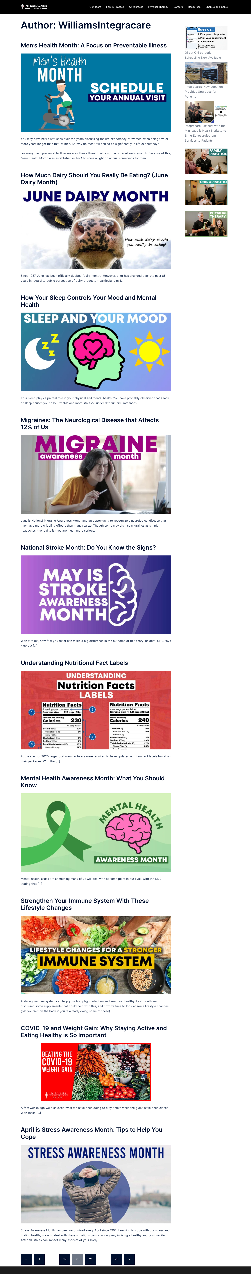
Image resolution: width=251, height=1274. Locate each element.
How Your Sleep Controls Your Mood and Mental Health (88, 301)
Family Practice (115, 6)
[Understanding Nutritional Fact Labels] (96, 710)
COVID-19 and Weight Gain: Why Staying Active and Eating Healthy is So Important (94, 1031)
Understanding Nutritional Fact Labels (74, 662)
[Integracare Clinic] (34, 7)
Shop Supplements (217, 6)
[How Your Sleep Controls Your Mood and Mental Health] (96, 352)
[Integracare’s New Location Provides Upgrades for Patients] (206, 73)
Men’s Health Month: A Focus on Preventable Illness (94, 45)
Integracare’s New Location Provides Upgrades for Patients (204, 91)
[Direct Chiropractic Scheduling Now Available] (206, 38)
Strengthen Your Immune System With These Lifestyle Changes (85, 904)
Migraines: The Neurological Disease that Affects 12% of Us (90, 423)
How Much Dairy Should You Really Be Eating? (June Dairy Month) (94, 179)
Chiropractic (136, 6)
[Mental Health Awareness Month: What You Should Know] (96, 832)
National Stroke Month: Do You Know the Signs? (88, 547)
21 (90, 1259)
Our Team (95, 6)
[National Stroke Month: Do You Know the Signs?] (96, 594)
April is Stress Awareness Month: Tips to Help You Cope (91, 1133)
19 (65, 1259)
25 (116, 1259)
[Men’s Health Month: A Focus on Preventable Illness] (96, 92)
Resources (194, 6)
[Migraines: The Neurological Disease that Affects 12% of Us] (96, 474)
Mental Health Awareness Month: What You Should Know (93, 782)
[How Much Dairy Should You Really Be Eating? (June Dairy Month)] (96, 229)
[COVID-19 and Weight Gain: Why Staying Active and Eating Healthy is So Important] (96, 1072)
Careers (178, 6)
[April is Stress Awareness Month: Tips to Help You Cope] (96, 1184)
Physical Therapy (158, 6)
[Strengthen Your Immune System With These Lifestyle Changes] (96, 955)
